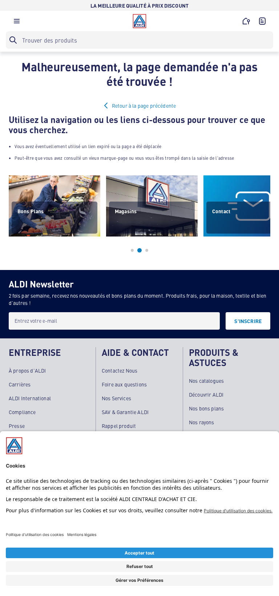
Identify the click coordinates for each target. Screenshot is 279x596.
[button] (16, 23)
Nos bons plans (206, 408)
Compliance (22, 412)
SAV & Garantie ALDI (125, 412)
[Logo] (139, 21)
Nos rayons (201, 422)
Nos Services (116, 398)
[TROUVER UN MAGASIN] (246, 21)
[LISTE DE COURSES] (262, 21)
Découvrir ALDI (206, 394)
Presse (17, 425)
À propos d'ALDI (27, 370)
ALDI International (30, 398)
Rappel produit (119, 425)
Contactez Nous (119, 370)
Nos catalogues (206, 380)
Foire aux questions (124, 384)
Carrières (20, 384)
